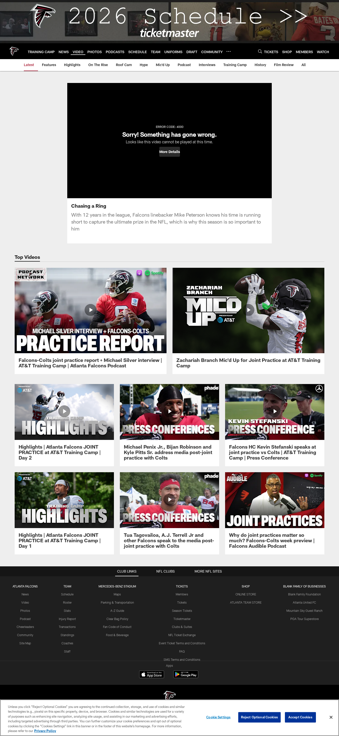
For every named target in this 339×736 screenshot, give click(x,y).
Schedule (67, 594)
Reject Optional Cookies (259, 717)
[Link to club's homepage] (14, 51)
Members (182, 594)
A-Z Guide (117, 610)
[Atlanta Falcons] (169, 697)
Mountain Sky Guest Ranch (304, 610)
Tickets (182, 602)
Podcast (25, 618)
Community (25, 635)
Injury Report (67, 618)
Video (25, 602)
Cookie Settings (218, 717)
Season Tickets (182, 610)
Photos (25, 610)
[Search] (260, 51)
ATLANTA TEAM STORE (246, 602)
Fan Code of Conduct (117, 626)
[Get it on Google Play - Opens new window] (186, 677)
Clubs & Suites (182, 626)
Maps (117, 594)
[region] (169, 717)
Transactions (67, 626)
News (25, 594)
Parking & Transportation (117, 602)
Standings (67, 635)
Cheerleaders (25, 626)
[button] (169, 152)
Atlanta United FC (304, 602)
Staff (67, 651)
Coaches (67, 643)
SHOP (246, 586)
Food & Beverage (117, 635)
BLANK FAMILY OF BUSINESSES (304, 586)
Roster (67, 602)
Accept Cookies (300, 717)
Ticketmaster (182, 618)
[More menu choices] (229, 51)
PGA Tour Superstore (304, 618)
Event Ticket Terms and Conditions (182, 643)
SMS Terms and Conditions (182, 659)
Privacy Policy (45, 731)
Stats (67, 610)
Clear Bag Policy (117, 618)
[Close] (331, 717)
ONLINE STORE (246, 594)
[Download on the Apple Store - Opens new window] (152, 675)
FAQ (182, 651)
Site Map (25, 643)
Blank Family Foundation (304, 594)
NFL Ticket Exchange (182, 635)
